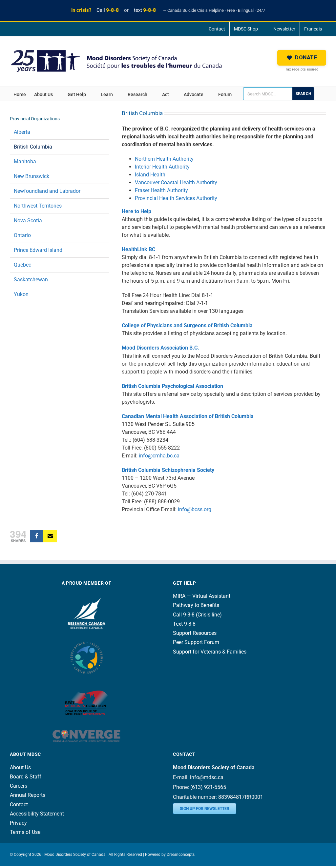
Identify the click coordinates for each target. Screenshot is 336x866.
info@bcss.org (194, 509)
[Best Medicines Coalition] (87, 684)
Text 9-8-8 (184, 624)
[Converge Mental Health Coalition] (86, 725)
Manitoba (25, 161)
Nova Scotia (28, 220)
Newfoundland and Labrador (47, 191)
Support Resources (195, 633)
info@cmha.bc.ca (159, 456)
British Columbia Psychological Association (172, 386)
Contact (19, 804)
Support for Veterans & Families (209, 652)
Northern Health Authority (164, 159)
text (145, 10)
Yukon (21, 294)
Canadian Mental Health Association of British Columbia (188, 416)
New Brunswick (31, 176)
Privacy (18, 823)
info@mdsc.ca (206, 777)
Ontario (22, 235)
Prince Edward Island (38, 250)
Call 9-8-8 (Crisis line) (197, 615)
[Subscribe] (50, 536)
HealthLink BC (138, 249)
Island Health (150, 174)
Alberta (22, 132)
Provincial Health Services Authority (176, 198)
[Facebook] (36, 536)
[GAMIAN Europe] (87, 638)
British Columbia (33, 147)
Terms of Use (25, 832)
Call (107, 10)
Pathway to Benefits (196, 605)
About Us (20, 767)
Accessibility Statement (37, 814)
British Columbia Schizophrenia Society (168, 470)
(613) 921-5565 (208, 787)
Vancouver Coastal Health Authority (176, 182)
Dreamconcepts (181, 854)
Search (303, 93)
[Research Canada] (86, 596)
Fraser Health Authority (161, 190)
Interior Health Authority (162, 167)
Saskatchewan (31, 279)
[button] (301, 58)
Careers (18, 786)
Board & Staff (25, 777)
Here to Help (136, 211)
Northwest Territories (38, 206)
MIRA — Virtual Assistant (201, 596)
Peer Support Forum (196, 642)
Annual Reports (27, 795)
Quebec (22, 265)
